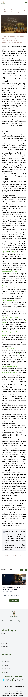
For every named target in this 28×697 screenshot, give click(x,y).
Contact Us (4, 650)
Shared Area (8, 691)
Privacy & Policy (8, 686)
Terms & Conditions (19, 686)
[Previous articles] (21, 570)
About (3, 637)
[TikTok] (2, 624)
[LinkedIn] (11, 620)
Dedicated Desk (19, 691)
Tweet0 (5, 558)
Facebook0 (23, 555)
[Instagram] (19, 620)
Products (3, 640)
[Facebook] (2, 620)
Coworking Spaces (8, 689)
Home (3, 633)
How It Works (4, 643)
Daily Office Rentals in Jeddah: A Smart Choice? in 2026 (13, 588)
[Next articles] (26, 570)
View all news (14, 600)
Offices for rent (19, 689)
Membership (4, 646)
